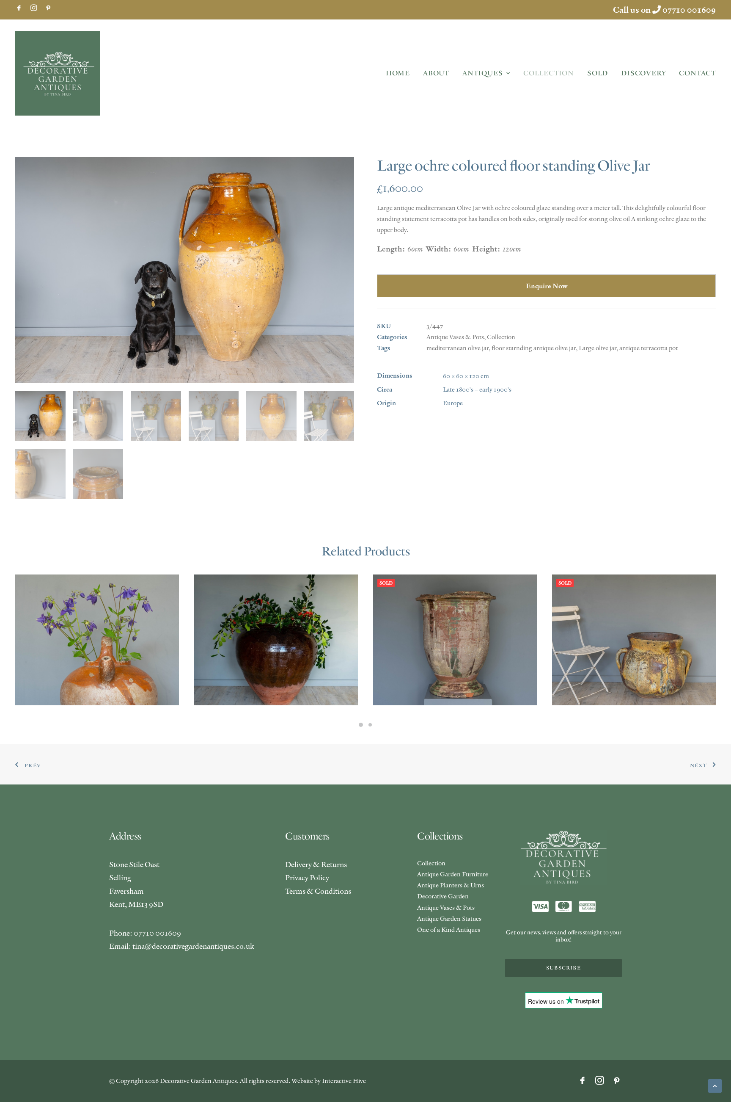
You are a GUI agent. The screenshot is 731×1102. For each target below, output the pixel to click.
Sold (597, 73)
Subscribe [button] (563, 968)
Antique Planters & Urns (450, 885)
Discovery (643, 73)
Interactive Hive (344, 1080)
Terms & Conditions (318, 891)
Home (398, 73)
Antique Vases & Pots (455, 336)
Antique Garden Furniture (452, 874)
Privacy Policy (307, 877)
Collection (548, 73)
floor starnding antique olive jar (534, 347)
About (436, 73)
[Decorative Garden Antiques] (57, 73)
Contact (697, 73)
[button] (19, 7)
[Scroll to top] (715, 1084)
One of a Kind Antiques (448, 929)
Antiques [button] (482, 73)
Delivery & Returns (316, 864)
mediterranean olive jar (457, 347)
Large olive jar (597, 347)
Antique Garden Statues (449, 918)
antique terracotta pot (648, 347)
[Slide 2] (370, 725)
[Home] (563, 857)
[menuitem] (19, 7)
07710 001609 (689, 10)
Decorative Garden (443, 896)
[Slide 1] (361, 725)
